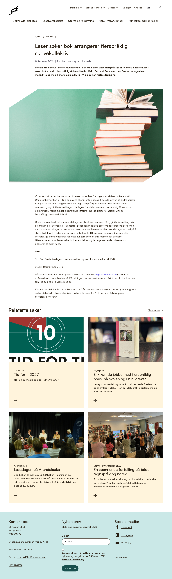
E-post (65, 535)
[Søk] (160, 8)
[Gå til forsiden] (13, 10)
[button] (138, 7)
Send (68, 568)
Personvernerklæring (73, 559)
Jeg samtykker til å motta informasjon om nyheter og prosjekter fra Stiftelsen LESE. (83, 556)
